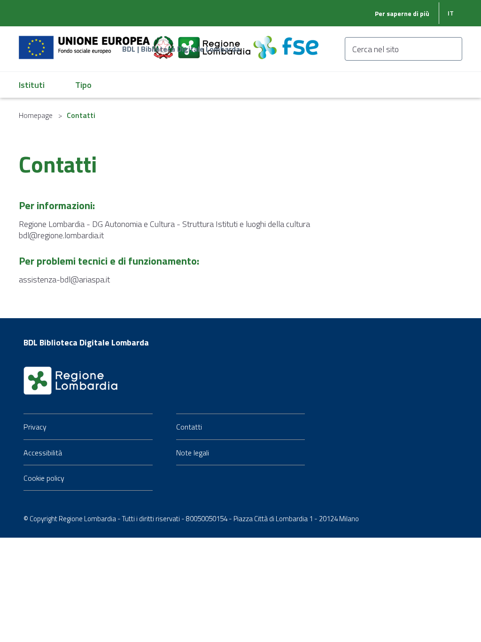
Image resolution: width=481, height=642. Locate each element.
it (451, 13)
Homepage (36, 115)
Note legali (192, 452)
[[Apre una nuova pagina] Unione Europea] (85, 42)
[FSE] (285, 42)
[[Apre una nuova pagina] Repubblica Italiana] (164, 42)
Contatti (189, 426)
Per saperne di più (402, 13)
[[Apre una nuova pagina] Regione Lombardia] (215, 42)
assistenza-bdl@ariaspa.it (64, 279)
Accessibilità (42, 452)
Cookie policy (43, 478)
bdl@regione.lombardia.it (61, 235)
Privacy (35, 426)
